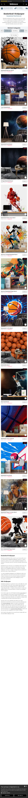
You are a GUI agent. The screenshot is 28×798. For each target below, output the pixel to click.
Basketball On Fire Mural (7, 328)
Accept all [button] (7, 795)
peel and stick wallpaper (16, 608)
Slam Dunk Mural (5, 401)
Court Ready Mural (5, 107)
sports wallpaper (6, 603)
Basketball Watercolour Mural (8, 217)
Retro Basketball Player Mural (8, 549)
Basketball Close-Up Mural (7, 438)
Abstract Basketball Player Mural (9, 291)
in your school (23, 593)
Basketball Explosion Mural (7, 70)
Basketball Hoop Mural (6, 475)
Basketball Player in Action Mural (9, 512)
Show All (7, 30)
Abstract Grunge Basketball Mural (9, 254)
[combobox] (24, 786)
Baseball (15, 30)
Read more (6, 791)
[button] (14, 793)
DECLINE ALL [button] (20, 795)
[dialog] (14, 791)
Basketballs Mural (5, 365)
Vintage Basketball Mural (7, 181)
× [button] (26, 786)
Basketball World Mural (6, 144)
